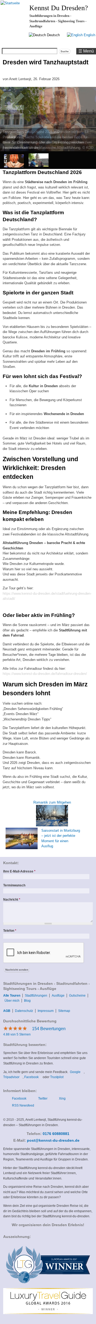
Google (77, 1072)
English (89, 35)
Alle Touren (11, 995)
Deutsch (53, 35)
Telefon (9, 931)
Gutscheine (77, 995)
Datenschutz (24, 1011)
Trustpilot (58, 1077)
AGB (6, 1011)
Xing (62, 1098)
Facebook (33, 1077)
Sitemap (64, 1011)
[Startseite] (10, 3)
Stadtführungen (36, 995)
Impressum (46, 1011)
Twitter (42, 1098)
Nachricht (11, 899)
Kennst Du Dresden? (58, 8)
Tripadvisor (13, 1077)
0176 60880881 (56, 1134)
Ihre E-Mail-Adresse (19, 871)
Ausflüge (58, 995)
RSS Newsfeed (23, 1105)
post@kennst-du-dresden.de (55, 1140)
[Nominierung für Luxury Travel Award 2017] (48, 1285)
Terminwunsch (14, 885)
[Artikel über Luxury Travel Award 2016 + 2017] (48, 1313)
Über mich (12, 1001)
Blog (27, 1001)
